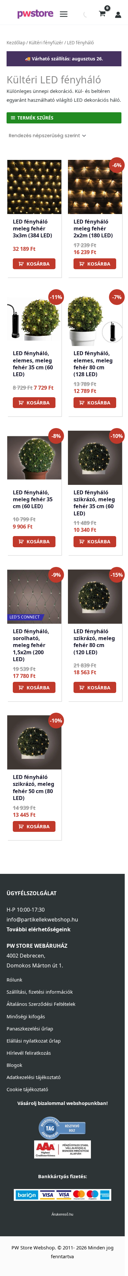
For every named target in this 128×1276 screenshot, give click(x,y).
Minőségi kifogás (26, 1016)
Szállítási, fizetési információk (40, 991)
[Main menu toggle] (63, 14)
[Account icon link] (118, 14)
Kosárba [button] (38, 263)
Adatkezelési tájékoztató (34, 1077)
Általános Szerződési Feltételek (41, 1004)
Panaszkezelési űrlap (30, 1028)
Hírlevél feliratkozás (29, 1052)
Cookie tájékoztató (27, 1089)
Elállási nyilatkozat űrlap (34, 1040)
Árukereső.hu (62, 1214)
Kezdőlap (16, 43)
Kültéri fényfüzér (46, 43)
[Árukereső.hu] (62, 1127)
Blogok (14, 1065)
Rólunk (14, 979)
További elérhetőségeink (39, 929)
